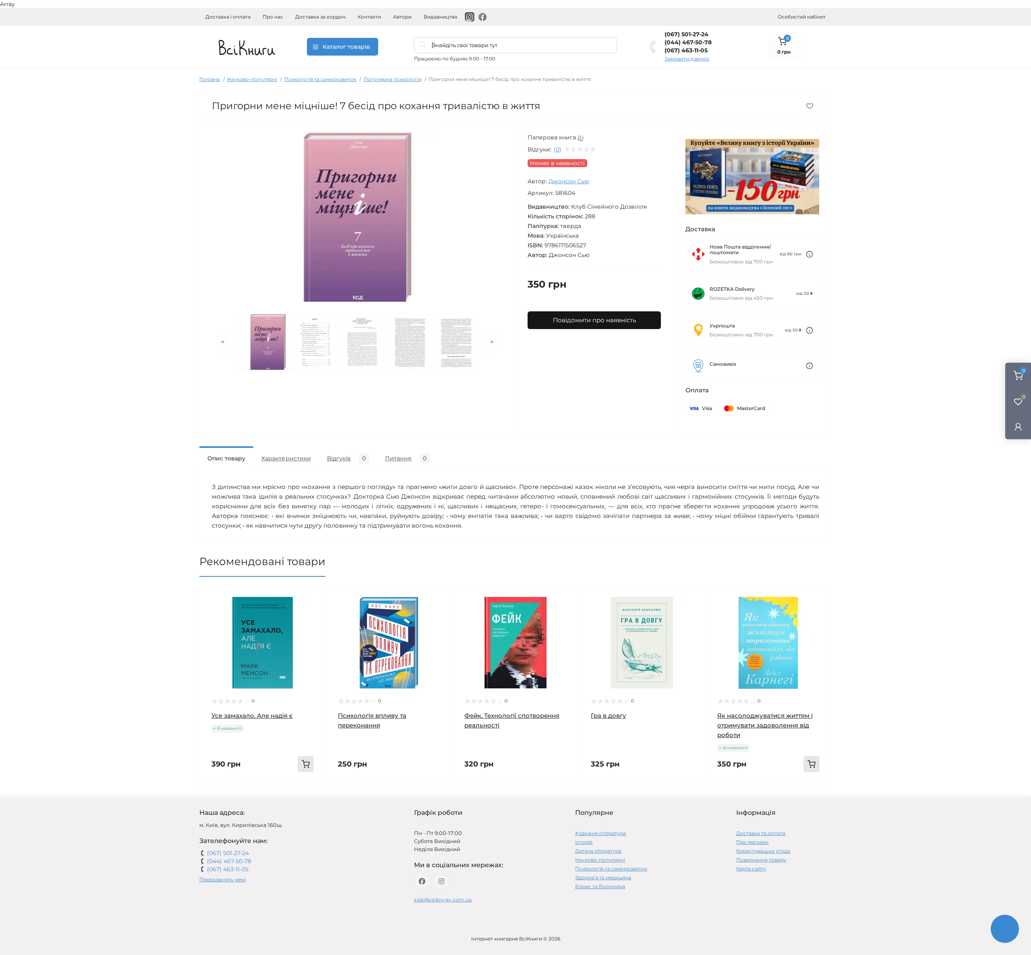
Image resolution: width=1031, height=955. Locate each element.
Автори (402, 17)
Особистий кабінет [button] (802, 17)
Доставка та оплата (760, 833)
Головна (209, 79)
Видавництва (440, 17)
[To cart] (306, 764)
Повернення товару (761, 860)
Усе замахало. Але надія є (252, 715)
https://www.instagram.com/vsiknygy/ (441, 881)
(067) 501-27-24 (686, 34)
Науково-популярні (252, 79)
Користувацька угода (763, 851)
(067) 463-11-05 (686, 50)
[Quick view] (314, 597)
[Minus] (225, 796)
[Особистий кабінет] (1018, 426)
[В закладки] (809, 106)
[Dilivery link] (809, 254)
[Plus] (300, 796)
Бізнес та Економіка (600, 886)
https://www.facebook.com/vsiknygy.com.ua (422, 881)
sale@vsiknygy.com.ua (443, 900)
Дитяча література (598, 851)
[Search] (423, 45)
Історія (583, 842)
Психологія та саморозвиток (320, 79)
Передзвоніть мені (222, 879)
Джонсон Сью (569, 181)
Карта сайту (751, 869)
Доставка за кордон (320, 17)
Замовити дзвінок (687, 59)
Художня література (600, 833)
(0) (557, 149)
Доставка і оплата (228, 17)
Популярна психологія (392, 79)
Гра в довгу (608, 715)
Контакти (369, 17)
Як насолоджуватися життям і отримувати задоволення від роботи (765, 725)
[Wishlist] (314, 612)
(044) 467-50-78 (688, 42)
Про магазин (752, 842)
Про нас (273, 17)
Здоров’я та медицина (603, 877)
